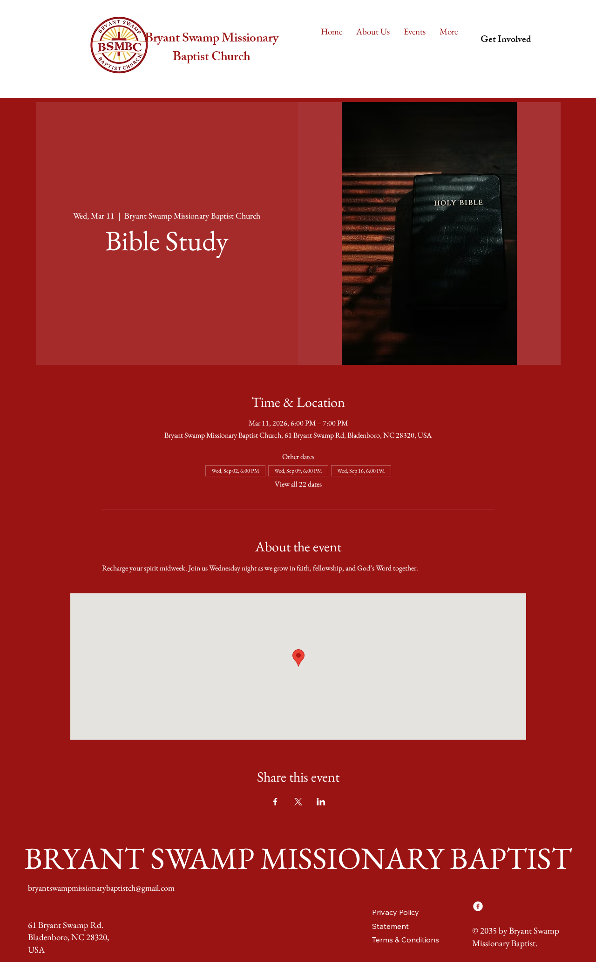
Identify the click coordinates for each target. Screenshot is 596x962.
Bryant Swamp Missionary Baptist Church (211, 48)
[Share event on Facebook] (275, 801)
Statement (390, 926)
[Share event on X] (298, 801)
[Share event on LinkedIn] (321, 801)
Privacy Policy (395, 912)
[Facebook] (478, 906)
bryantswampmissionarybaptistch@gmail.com (101, 887)
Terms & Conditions (405, 939)
